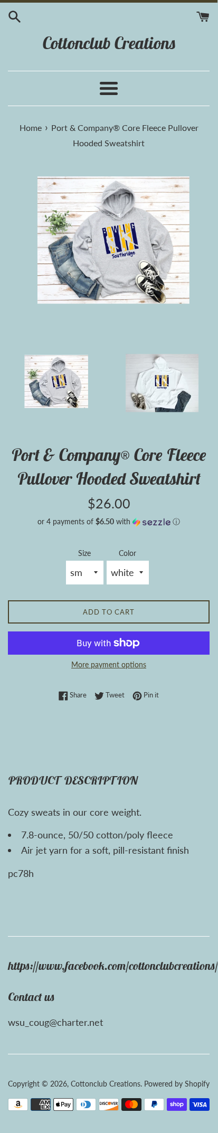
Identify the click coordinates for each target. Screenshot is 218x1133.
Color (127, 553)
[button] (109, 522)
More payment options (108, 664)
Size (84, 553)
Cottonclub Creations (109, 42)
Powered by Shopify (177, 1083)
